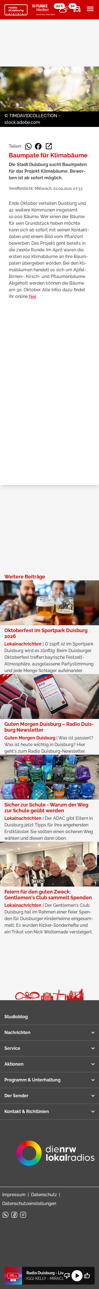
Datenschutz (44, 1194)
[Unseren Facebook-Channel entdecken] (14, 1214)
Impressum (14, 1194)
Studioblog (16, 1016)
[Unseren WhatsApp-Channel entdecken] (5, 1214)
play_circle (77, 1275)
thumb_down (67, 1275)
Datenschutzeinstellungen (29, 1203)
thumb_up (87, 1275)
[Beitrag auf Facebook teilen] (38, 146)
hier (32, 296)
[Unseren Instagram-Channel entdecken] (23, 1214)
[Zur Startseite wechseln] (16, 10)
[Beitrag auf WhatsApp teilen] (28, 146)
